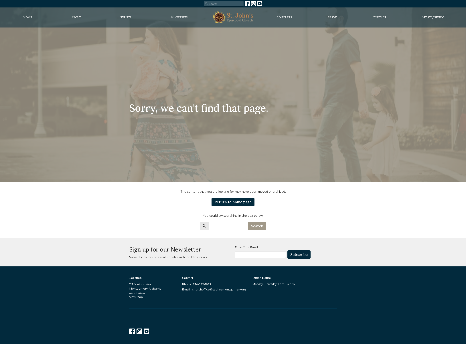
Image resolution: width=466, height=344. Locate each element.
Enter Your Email (246, 247)
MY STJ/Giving (433, 17)
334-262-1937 (202, 284)
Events (125, 17)
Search (257, 226)
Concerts (284, 17)
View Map (136, 297)
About (76, 17)
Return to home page (233, 202)
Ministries (179, 17)
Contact (379, 17)
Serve (332, 17)
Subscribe (299, 254)
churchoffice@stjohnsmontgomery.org (219, 289)
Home (27, 17)
